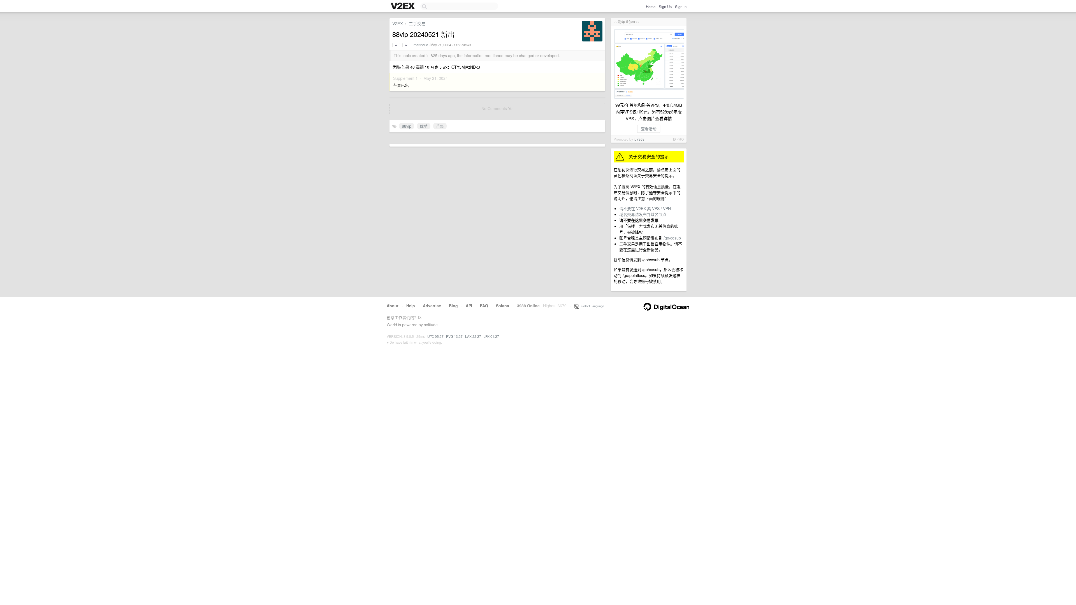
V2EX (397, 23)
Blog (453, 305)
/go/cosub (672, 238)
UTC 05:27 (435, 336)
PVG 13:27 (454, 336)
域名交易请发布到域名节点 (642, 214)
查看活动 (649, 128)
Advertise (432, 305)
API (469, 305)
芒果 (440, 126)
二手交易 (417, 23)
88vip (406, 126)
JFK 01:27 (491, 336)
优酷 (424, 126)
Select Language (591, 306)
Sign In (681, 6)
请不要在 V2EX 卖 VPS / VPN (645, 208)
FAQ (484, 305)
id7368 (639, 139)
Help (410, 305)
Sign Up (665, 6)
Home (650, 6)
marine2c (421, 44)
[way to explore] (403, 6)
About (392, 305)
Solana (502, 305)
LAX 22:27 (473, 336)
